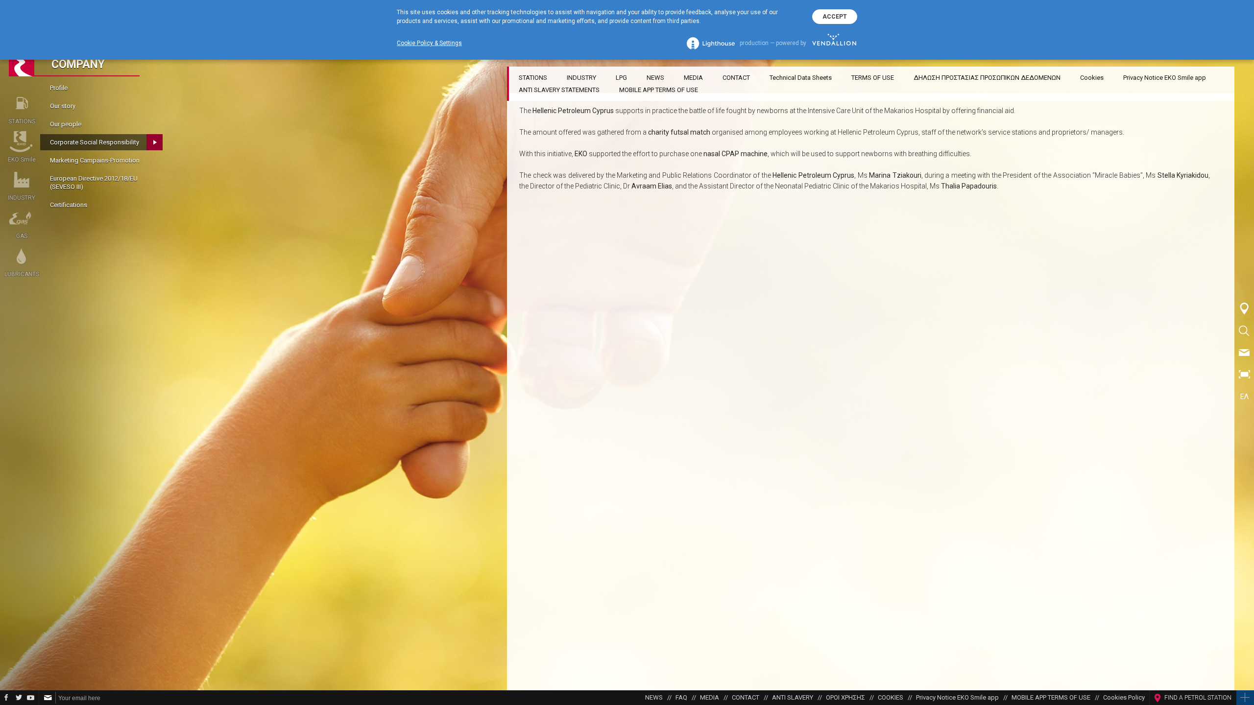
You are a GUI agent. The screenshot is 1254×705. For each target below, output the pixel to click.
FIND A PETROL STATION (1197, 697)
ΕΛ (1244, 396)
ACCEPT (834, 16)
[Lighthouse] (711, 43)
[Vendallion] (834, 43)
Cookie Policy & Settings (429, 43)
